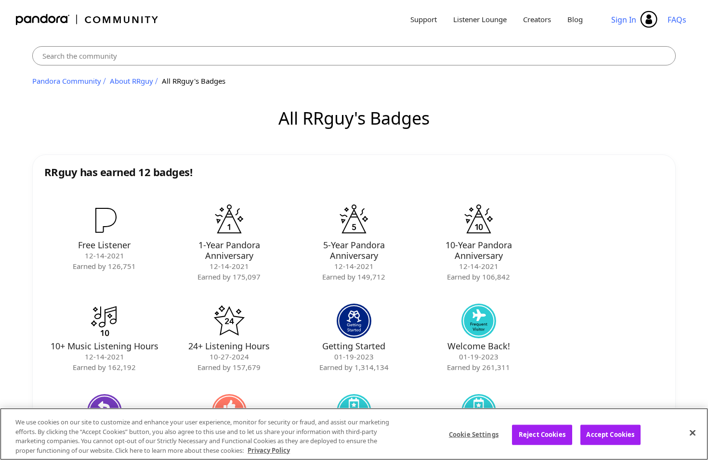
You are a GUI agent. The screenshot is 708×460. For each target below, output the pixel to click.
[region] (354, 434)
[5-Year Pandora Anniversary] (354, 220)
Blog (575, 19)
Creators (537, 19)
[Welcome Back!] (478, 321)
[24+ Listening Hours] (229, 321)
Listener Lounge (480, 19)
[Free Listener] (104, 220)
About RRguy (131, 81)
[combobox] (354, 55)
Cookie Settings (473, 434)
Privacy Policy (269, 450)
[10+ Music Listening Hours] (104, 321)
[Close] (692, 432)
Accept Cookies (610, 434)
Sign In (623, 19)
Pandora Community (87, 19)
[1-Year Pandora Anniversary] (229, 220)
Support (423, 19)
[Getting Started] (354, 321)
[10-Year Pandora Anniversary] (478, 220)
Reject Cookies (542, 434)
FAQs (677, 19)
